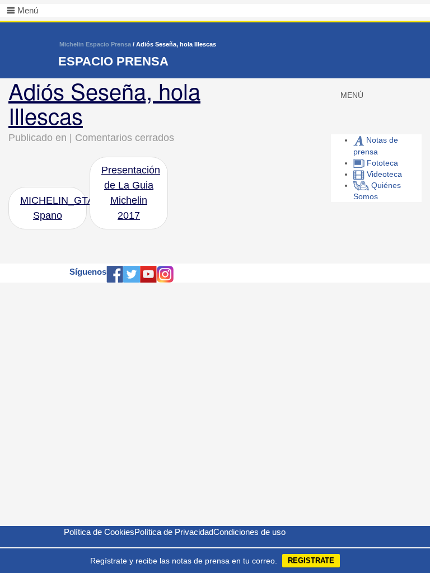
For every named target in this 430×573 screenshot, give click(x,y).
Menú (27, 10)
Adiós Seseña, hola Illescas (104, 102)
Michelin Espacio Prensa (95, 44)
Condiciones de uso (249, 532)
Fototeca (381, 162)
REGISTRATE (311, 560)
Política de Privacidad (173, 532)
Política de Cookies (99, 532)
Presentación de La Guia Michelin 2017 (130, 193)
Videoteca (383, 174)
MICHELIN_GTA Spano (53, 208)
